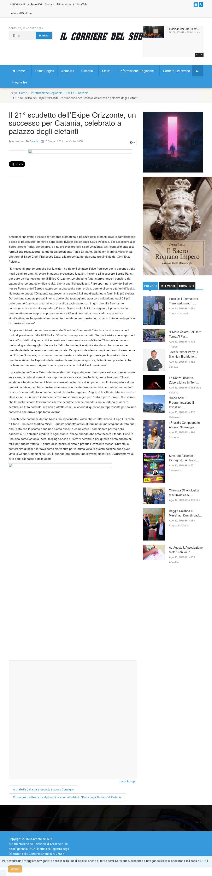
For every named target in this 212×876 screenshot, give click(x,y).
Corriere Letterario (176, 71)
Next (201, 55)
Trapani (173, 346)
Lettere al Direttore (21, 13)
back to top (127, 781)
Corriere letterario (179, 313)
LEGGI (204, 861)
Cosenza (174, 437)
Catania (83, 93)
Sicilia (106, 71)
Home (21, 71)
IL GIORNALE (17, 4)
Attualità (67, 71)
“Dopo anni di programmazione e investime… (181, 402)
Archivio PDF (34, 4)
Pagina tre (19, 82)
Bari (197, 500)
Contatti (49, 4)
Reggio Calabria (178, 525)
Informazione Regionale (137, 71)
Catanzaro (175, 417)
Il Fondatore (64, 4)
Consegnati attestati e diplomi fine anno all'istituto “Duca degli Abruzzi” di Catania (67, 797)
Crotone (195, 32)
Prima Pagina (44, 71)
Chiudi (15, 869)
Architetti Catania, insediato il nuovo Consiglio (43, 789)
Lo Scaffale (80, 4)
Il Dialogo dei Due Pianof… (184, 28)
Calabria (87, 71)
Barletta (173, 366)
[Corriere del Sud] (107, 36)
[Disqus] (72, 604)
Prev (197, 55)
